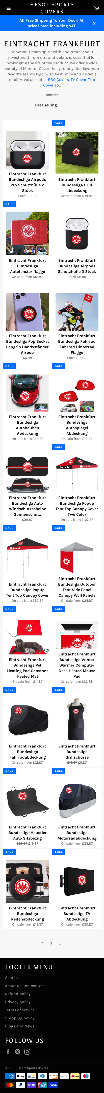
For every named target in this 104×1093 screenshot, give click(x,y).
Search (11, 977)
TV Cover (78, 79)
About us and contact (25, 985)
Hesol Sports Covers (52, 8)
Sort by (52, 95)
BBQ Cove (56, 79)
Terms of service (20, 1010)
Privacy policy (18, 1001)
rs (67, 79)
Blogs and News (19, 1026)
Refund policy (18, 993)
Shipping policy (20, 1018)
